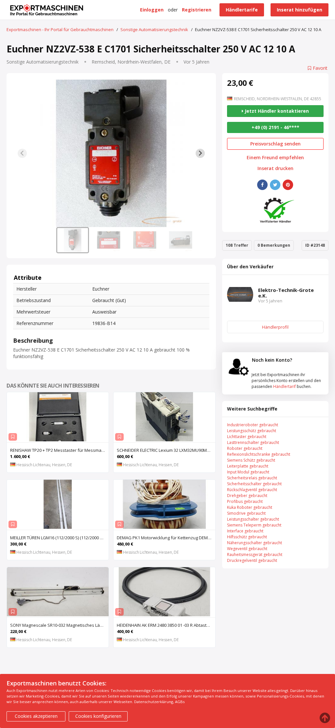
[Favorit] (13, 437)
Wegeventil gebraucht (247, 548)
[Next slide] (200, 153)
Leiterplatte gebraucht (247, 466)
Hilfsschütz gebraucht (247, 537)
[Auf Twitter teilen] (275, 185)
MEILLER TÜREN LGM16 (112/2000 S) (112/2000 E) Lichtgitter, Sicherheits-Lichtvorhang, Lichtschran (59, 537)
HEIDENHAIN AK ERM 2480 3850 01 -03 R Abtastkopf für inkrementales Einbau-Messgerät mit (166, 625)
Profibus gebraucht (245, 501)
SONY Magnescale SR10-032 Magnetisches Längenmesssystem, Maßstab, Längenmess (59, 625)
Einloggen (152, 10)
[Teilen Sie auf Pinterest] (288, 185)
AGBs (180, 701)
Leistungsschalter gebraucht (253, 519)
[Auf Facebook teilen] (262, 185)
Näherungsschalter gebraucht (254, 543)
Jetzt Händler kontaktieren (276, 111)
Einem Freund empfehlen (275, 158)
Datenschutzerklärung (153, 701)
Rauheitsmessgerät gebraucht (254, 554)
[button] (72, 240)
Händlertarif (284, 386)
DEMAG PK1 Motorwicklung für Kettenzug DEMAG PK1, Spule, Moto (166, 537)
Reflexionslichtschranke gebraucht (258, 454)
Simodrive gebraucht (246, 513)
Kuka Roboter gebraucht (249, 507)
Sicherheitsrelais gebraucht (252, 478)
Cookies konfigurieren (98, 716)
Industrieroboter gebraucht (252, 425)
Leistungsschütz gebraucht (251, 430)
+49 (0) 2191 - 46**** (275, 127)
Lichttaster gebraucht (246, 436)
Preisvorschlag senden (275, 144)
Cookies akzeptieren (36, 716)
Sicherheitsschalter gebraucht (254, 484)
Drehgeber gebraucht (247, 495)
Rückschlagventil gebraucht (252, 489)
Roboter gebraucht (244, 448)
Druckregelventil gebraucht (252, 560)
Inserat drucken (275, 168)
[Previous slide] (22, 153)
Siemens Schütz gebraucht (251, 460)
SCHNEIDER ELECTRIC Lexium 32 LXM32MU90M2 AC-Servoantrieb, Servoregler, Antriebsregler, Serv (166, 450)
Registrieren (196, 10)
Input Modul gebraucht (248, 472)
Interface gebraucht (245, 531)
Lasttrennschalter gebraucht (253, 442)
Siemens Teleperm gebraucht (254, 525)
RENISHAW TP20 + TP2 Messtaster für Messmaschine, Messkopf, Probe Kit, (59, 450)
